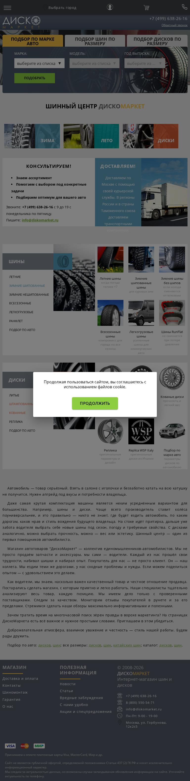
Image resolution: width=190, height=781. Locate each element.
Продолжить (95, 403)
